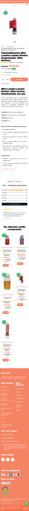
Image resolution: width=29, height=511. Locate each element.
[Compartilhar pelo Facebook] (6, 170)
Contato (3, 418)
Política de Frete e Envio (6, 409)
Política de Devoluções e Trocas (7, 399)
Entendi (25, 508)
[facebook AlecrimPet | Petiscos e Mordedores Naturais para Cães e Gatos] (8, 459)
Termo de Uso (5, 390)
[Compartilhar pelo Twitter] (10, 170)
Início (2, 46)
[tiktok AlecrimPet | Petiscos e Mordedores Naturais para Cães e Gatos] (12, 459)
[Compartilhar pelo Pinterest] (13, 170)
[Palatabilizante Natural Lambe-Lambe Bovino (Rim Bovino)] (11, 265)
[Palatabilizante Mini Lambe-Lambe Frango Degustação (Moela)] (25, 304)
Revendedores (20, 402)
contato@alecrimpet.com (11, 441)
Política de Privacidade (4, 394)
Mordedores (19, 395)
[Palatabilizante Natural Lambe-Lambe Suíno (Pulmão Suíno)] (25, 263)
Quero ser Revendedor (19, 406)
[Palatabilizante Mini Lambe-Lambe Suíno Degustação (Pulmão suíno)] (11, 360)
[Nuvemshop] (6, 503)
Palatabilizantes (10, 46)
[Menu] (2, 5)
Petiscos (18, 392)
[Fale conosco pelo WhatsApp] (26, 503)
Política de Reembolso (4, 404)
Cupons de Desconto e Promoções (7, 414)
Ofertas (18, 410)
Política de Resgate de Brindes (6, 425)
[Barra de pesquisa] (22, 5)
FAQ (2, 421)
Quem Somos (5, 387)
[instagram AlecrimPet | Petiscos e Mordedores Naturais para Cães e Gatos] (3, 459)
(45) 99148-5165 (8, 438)
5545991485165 (8, 435)
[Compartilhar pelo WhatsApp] (3, 169)
